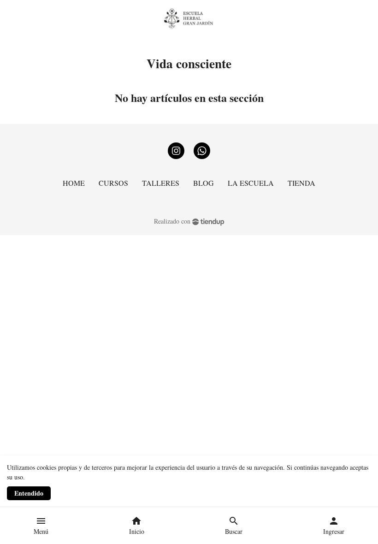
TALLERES (160, 183)
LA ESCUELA (251, 183)
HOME (74, 183)
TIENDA (301, 183)
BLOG (203, 183)
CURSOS (113, 183)
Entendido (28, 493)
